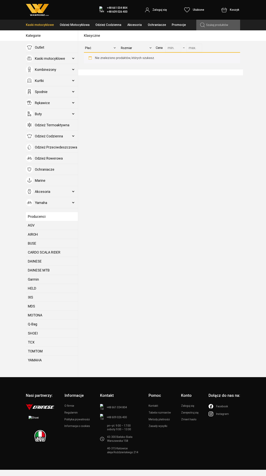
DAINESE (35, 261)
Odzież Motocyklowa (75, 25)
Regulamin (71, 412)
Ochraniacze (157, 25)
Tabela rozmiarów (160, 412)
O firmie (69, 405)
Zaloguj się (187, 405)
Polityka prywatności (77, 419)
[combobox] (99, 48)
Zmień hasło (188, 419)
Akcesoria (134, 25)
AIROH (33, 234)
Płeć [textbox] (88, 48)
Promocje (179, 25)
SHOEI (33, 333)
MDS (31, 306)
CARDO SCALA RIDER (44, 252)
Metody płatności (159, 419)
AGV (31, 225)
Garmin (33, 279)
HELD (32, 288)
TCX (31, 342)
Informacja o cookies (77, 426)
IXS (30, 297)
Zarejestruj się (189, 412)
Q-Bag (32, 324)
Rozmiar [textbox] (126, 48)
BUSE (32, 243)
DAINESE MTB (39, 270)
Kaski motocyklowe (40, 25)
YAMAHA (35, 360)
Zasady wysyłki (158, 426)
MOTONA (35, 315)
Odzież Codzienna (108, 25)
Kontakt (153, 405)
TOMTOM (35, 351)
